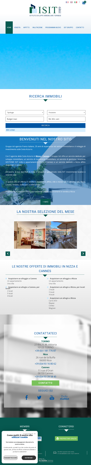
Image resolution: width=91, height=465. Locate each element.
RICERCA (46, 125)
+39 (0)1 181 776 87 (45, 350)
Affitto (26, 27)
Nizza (38, 156)
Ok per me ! (29, 458)
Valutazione (37, 27)
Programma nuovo (53, 27)
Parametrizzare (10, 458)
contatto (80, 27)
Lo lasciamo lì (28, 434)
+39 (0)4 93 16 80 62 (45, 363)
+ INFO (45, 202)
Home (9, 27)
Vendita (17, 27)
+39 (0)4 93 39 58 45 (45, 376)
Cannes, (46, 156)
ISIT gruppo (68, 27)
